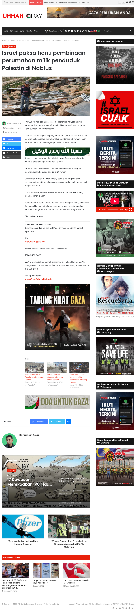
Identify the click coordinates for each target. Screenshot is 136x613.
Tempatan (14, 31)
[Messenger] (68, 421)
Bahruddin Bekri (14, 124)
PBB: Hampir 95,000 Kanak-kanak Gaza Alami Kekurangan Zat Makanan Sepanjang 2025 (15, 584)
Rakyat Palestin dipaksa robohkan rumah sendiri (55, 377)
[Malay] (92, 31)
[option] (46, 481)
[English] (95, 31)
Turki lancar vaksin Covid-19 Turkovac (76, 581)
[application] (115, 201)
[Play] (99, 209)
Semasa (12, 46)
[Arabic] (99, 31)
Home (5, 31)
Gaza (36, 31)
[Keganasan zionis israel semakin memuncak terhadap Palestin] (79, 367)
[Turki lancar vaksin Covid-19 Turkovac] (76, 570)
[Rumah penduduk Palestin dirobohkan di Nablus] (34, 367)
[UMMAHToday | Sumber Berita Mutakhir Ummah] (22, 16)
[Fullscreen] (130, 209)
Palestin (29, 31)
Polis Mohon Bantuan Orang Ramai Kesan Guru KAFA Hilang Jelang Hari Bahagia (77, 2)
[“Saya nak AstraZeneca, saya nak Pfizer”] (46, 570)
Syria (22, 31)
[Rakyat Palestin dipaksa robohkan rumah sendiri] (57, 367)
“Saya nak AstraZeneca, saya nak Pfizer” (44, 581)
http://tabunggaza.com (35, 241)
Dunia (12, 40)
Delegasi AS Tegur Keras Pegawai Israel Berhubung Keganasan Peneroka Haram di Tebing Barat (30, 484)
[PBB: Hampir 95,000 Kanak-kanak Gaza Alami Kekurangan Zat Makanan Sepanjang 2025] (15, 570)
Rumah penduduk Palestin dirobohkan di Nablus (34, 377)
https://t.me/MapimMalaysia (38, 279)
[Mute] (126, 209)
